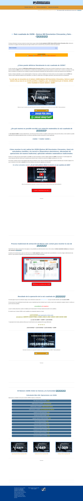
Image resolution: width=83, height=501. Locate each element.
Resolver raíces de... (29, 7)
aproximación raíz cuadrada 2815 (19, 453)
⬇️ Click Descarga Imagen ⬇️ (41, 110)
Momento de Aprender (53, 7)
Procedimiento (38, 55)
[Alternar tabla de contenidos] (55, 48)
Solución (44, 55)
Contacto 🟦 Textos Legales (35, 488)
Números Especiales (41, 7)
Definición (31, 55)
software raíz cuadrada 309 (64, 453)
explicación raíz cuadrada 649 (41, 453)
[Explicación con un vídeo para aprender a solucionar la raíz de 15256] (41, 175)
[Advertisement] (41, 21)
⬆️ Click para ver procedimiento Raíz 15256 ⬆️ (41, 284)
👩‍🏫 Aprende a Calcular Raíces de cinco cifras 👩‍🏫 (41, 190)
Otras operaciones (52, 55)
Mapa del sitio (30, 487)
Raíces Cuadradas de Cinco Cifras (51, 10)
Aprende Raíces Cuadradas (42, 10)
